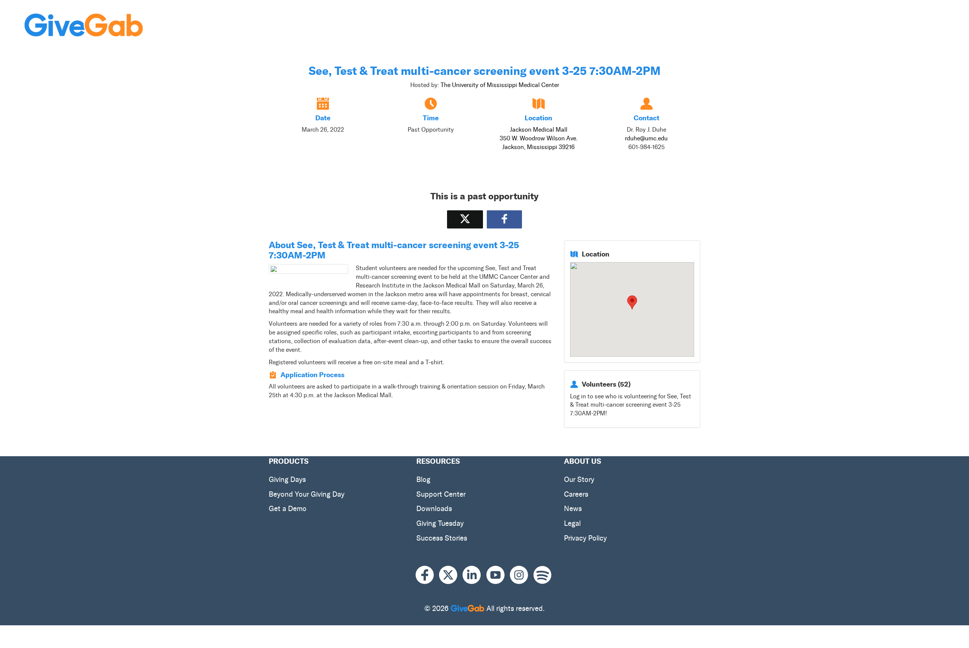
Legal (572, 523)
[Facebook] (427, 575)
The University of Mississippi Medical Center (500, 85)
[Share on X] (465, 219)
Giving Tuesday (440, 523)
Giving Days (287, 479)
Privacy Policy (585, 538)
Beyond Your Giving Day (306, 494)
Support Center (441, 494)
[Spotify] (542, 575)
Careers (576, 494)
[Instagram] (521, 575)
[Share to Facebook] (504, 219)
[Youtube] (498, 575)
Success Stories (441, 538)
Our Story (579, 479)
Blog (423, 479)
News (573, 508)
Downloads (434, 508)
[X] (451, 575)
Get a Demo (288, 508)
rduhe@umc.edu (646, 138)
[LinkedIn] (474, 575)
